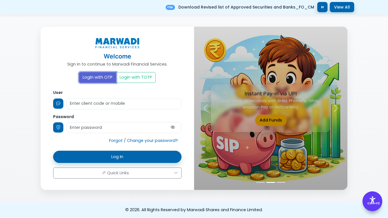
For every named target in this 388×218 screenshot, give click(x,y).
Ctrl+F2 (372, 203)
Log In (117, 157)
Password (63, 117)
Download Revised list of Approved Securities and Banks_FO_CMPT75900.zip (253, 7)
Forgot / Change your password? (143, 140)
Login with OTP (97, 77)
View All (342, 7)
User (58, 92)
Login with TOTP (136, 77)
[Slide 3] (281, 182)
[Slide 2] (270, 182)
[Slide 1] (260, 182)
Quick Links (117, 173)
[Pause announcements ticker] (322, 7)
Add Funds (271, 120)
